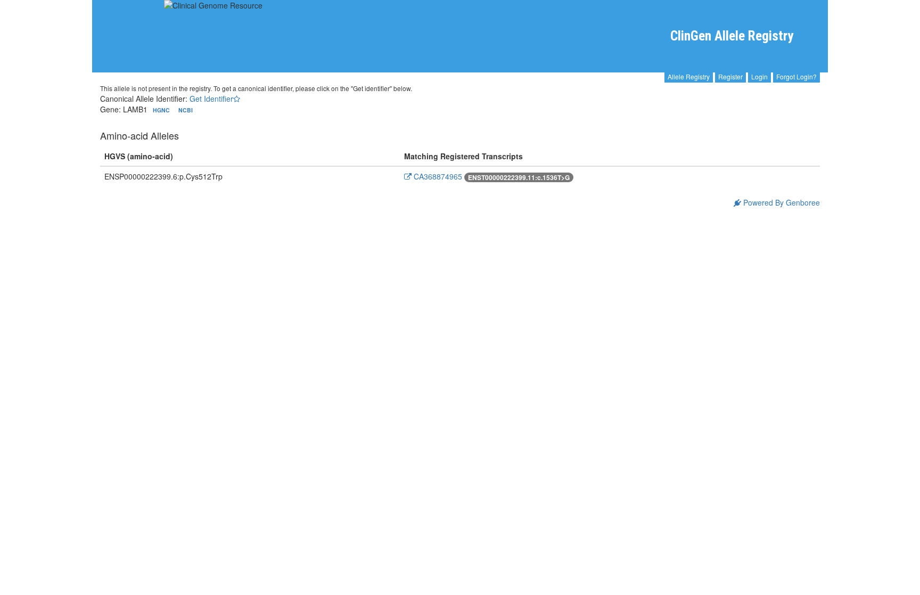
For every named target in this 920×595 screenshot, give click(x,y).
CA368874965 (437, 176)
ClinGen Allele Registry (731, 36)
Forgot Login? (796, 76)
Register (730, 76)
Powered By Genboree (780, 202)
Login (759, 76)
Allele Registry (689, 76)
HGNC (162, 110)
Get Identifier (211, 98)
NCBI (185, 110)
